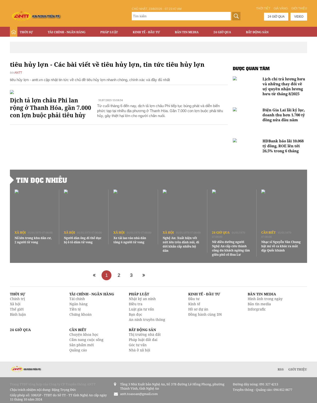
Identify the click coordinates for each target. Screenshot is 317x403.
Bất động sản (257, 32)
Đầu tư (193, 298)
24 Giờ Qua (222, 32)
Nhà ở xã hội (139, 350)
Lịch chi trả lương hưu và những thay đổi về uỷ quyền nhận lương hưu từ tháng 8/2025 (284, 86)
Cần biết (268, 232)
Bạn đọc (135, 314)
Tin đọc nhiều (41, 180)
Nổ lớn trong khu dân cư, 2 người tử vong (33, 240)
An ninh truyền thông (147, 319)
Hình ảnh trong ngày (265, 298)
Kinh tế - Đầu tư (146, 32)
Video (298, 16)
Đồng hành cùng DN (205, 314)
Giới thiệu (299, 8)
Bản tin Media (187, 32)
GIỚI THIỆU (297, 369)
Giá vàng (281, 8)
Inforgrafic (257, 309)
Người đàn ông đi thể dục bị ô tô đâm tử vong (82, 240)
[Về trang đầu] (94, 275)
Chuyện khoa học (83, 334)
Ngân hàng (78, 304)
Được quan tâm (251, 68)
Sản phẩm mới (81, 344)
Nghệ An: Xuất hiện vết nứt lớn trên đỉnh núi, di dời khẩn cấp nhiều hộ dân (181, 244)
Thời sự (26, 32)
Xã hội (20, 232)
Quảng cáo (78, 350)
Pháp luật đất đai (143, 339)
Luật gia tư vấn (141, 309)
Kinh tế (194, 304)
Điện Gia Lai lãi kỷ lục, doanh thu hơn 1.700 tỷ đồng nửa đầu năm (284, 114)
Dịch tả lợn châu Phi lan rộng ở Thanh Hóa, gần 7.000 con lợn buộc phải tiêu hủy (50, 107)
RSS (281, 369)
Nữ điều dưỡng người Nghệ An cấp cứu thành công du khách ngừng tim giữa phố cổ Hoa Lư (231, 248)
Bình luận (18, 314)
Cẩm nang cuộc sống (86, 339)
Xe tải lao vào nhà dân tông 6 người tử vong (129, 240)
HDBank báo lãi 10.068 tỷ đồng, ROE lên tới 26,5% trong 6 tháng (283, 145)
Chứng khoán (80, 314)
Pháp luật (109, 32)
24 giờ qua (276, 16)
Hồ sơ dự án (198, 309)
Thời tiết (263, 8)
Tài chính (77, 298)
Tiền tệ (75, 309)
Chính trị (17, 298)
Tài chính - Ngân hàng (66, 32)
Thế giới (17, 309)
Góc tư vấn (138, 344)
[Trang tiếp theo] (144, 275)
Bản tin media (259, 304)
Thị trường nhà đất (145, 334)
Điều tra (135, 304)
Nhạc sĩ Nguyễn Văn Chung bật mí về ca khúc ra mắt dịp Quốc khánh (281, 246)
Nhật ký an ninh (142, 298)
